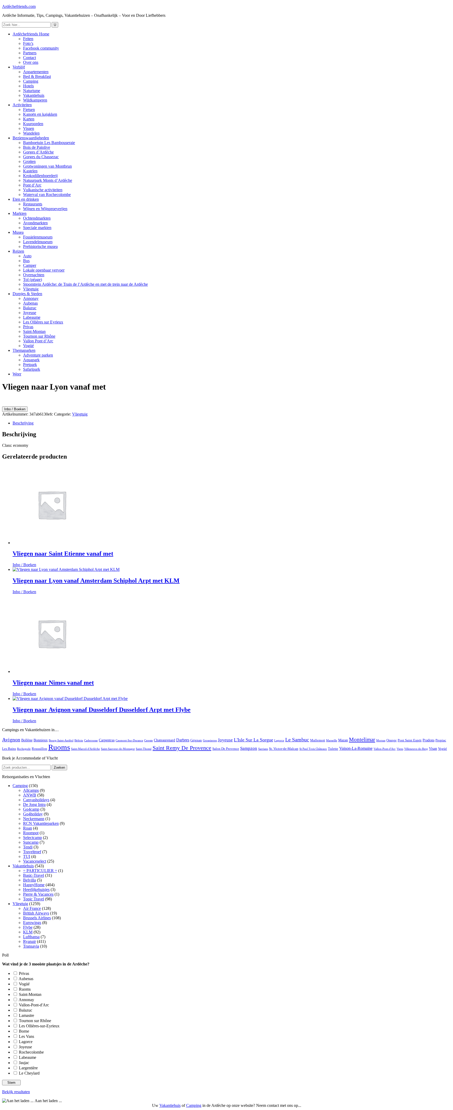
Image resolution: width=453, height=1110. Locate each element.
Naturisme (31, 90)
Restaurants (32, 204)
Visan (433, 748)
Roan (27, 828)
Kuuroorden (33, 123)
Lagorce (279, 740)
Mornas (380, 740)
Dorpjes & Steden (27, 293)
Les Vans (26, 1036)
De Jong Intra (34, 804)
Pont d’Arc (32, 185)
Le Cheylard (29, 1073)
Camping (30, 81)
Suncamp (31, 842)
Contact (29, 57)
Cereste (148, 740)
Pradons (428, 740)
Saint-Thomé (144, 748)
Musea (18, 232)
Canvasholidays (36, 800)
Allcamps (31, 790)
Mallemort (317, 740)
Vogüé (28, 345)
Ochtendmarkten (37, 218)
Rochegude (24, 748)
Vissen (28, 128)
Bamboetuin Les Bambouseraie (49, 142)
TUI (26, 856)
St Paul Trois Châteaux (313, 748)
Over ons (30, 62)
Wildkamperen (35, 100)
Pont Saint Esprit (410, 740)
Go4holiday (33, 814)
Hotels (28, 86)
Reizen (18, 251)
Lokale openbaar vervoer (43, 270)
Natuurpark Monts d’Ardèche (47, 180)
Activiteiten (22, 105)
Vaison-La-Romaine (356, 748)
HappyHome (34, 885)
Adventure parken (38, 355)
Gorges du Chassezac (41, 157)
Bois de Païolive (36, 147)
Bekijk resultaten (16, 1092)
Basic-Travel (33, 875)
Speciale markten (37, 227)
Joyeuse (29, 312)
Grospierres (210, 740)
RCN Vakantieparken (41, 823)
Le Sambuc (297, 739)
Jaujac (24, 1062)
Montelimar (362, 739)
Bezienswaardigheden (31, 138)
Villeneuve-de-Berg (416, 748)
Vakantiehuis (33, 95)
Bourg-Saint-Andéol (61, 740)
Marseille (331, 740)
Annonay (31, 298)
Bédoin (78, 740)
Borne (24, 1031)
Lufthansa (31, 936)
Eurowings (32, 922)
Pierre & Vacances (38, 894)
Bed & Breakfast (37, 76)
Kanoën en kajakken (40, 114)
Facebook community (41, 48)
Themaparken (24, 350)
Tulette (333, 749)
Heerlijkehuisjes (36, 889)
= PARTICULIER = (40, 870)
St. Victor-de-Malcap (283, 749)
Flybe (28, 927)
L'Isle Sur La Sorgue (253, 739)
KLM (28, 932)
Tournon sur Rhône (39, 336)
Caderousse (91, 740)
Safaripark (31, 369)
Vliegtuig (31, 289)
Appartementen (35, 72)
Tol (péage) (32, 279)
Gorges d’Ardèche (38, 152)
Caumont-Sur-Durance (129, 740)
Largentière (28, 1068)
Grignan (196, 740)
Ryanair (29, 941)
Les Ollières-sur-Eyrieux (39, 1026)
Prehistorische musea (40, 246)
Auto (27, 256)
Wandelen (31, 133)
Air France (32, 908)
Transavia (31, 946)
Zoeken (59, 767)
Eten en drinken (26, 199)
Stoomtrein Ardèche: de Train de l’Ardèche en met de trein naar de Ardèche (85, 284)
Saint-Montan (34, 331)
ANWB (29, 795)
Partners (29, 53)
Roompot (31, 833)
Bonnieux (41, 740)
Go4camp (31, 809)
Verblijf (19, 67)
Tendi (28, 847)
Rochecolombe (31, 1052)
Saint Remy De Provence (182, 748)
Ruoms (59, 747)
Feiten (28, 38)
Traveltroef (32, 851)
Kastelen (30, 171)
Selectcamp (32, 837)
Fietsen (29, 109)
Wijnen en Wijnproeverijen (45, 208)
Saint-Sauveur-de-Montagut (118, 748)
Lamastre (26, 1015)
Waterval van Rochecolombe (47, 194)
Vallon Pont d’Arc (38, 341)
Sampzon (248, 748)
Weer (17, 374)
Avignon (11, 739)
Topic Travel (33, 899)
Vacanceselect (34, 861)
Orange (391, 740)
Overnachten (33, 275)
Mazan (343, 740)
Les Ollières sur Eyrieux (43, 322)
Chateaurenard (164, 740)
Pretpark (30, 364)
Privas (28, 327)
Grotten (29, 161)
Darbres (182, 740)
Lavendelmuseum (37, 242)
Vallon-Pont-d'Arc (385, 748)
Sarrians (263, 748)
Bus (26, 260)
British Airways (36, 913)
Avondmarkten (35, 223)
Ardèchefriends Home (31, 34)
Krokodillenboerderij (40, 175)
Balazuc (29, 308)
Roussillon (39, 749)
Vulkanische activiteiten (42, 190)
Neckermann (33, 818)
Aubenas (30, 303)
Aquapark (31, 360)
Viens (400, 748)
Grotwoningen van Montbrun (47, 166)
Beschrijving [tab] (23, 423)
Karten (28, 119)
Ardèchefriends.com (19, 6)
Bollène (27, 740)
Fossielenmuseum (37, 237)
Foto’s (28, 43)
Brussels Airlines (37, 918)
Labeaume (31, 317)
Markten (19, 213)
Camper (29, 265)
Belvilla (29, 880)
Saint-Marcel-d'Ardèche (85, 748)
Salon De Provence (225, 749)
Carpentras (107, 740)
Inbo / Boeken (14, 409)
